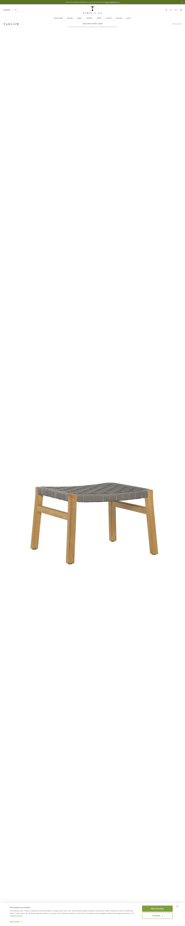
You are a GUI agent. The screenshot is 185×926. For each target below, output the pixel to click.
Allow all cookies (157, 909)
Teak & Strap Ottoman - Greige (92, 23)
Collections (58, 18)
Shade (99, 18)
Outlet (128, 18)
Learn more (20, 913)
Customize (156, 915)
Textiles (109, 18)
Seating (70, 18)
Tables (79, 18)
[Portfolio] (176, 10)
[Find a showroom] (171, 10)
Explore (119, 18)
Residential (7, 10)
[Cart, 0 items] (181, 10)
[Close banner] (177, 906)
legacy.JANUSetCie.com (112, 2)
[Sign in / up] (166, 10)
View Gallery (177, 24)
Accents (89, 18)
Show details (15, 922)
